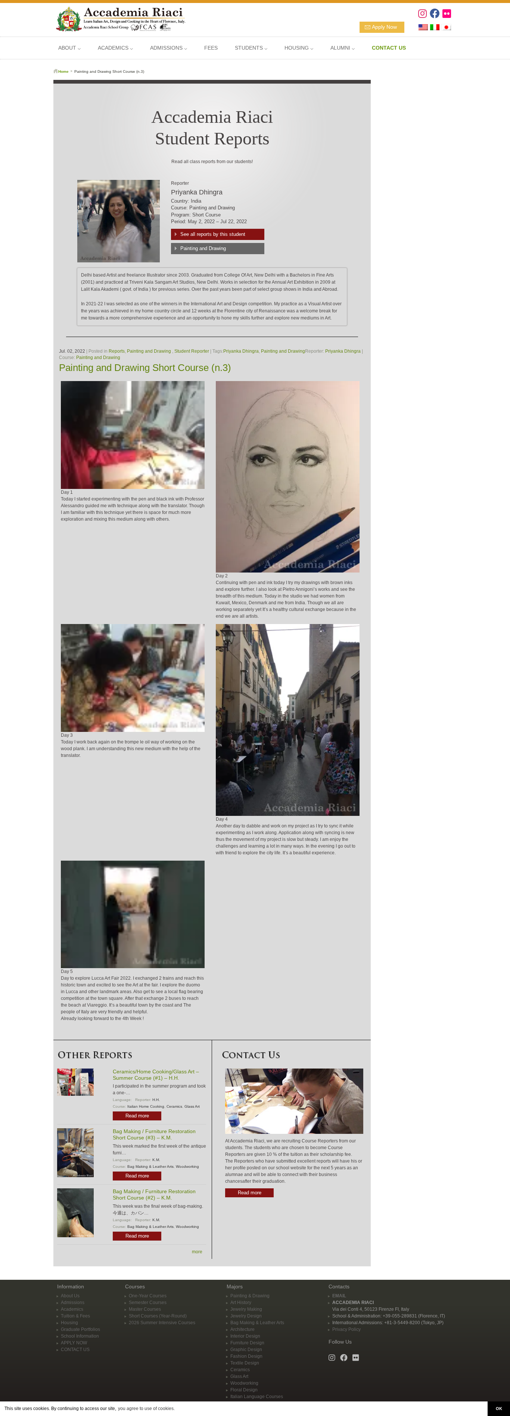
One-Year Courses (148, 1295)
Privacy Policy (346, 1329)
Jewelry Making (246, 1309)
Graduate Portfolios (80, 1329)
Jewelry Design (246, 1316)
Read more (137, 1116)
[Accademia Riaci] (118, 18)
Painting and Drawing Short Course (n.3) (145, 367)
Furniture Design (247, 1342)
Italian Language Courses (256, 1396)
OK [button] (499, 1408)
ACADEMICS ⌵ (115, 48)
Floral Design (244, 1389)
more (197, 1251)
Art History (240, 1302)
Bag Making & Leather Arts (150, 1166)
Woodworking (187, 1166)
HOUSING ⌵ (298, 48)
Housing (69, 1322)
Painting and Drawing (203, 248)
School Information (80, 1336)
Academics (72, 1309)
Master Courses (145, 1309)
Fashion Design (246, 1356)
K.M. (156, 1160)
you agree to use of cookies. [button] (146, 1408)
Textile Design (244, 1363)
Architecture (242, 1329)
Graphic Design (246, 1349)
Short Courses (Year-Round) (158, 1316)
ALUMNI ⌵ (342, 48)
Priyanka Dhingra (241, 351)
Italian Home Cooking (145, 1106)
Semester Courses (148, 1302)
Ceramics (174, 1106)
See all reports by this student (212, 234)
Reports (117, 351)
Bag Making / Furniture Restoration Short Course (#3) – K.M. (154, 1134)
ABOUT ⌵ (69, 48)
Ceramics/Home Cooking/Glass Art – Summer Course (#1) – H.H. (156, 1075)
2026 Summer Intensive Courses (162, 1322)
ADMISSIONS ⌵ (168, 48)
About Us (70, 1295)
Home (63, 71)
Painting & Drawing (250, 1295)
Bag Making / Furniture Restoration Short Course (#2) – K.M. (154, 1194)
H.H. (156, 1100)
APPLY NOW (74, 1342)
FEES (211, 48)
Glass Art (192, 1106)
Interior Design (245, 1336)
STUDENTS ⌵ (251, 48)
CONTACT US (75, 1349)
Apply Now (384, 27)
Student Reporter (191, 351)
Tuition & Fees (75, 1316)
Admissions (72, 1302)
